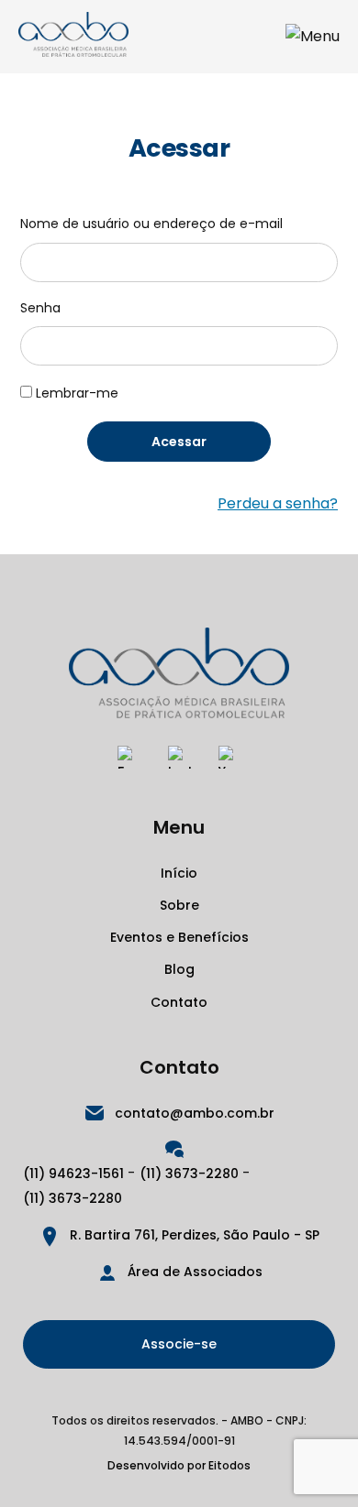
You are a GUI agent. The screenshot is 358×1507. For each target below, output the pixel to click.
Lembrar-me (77, 393)
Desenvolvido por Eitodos (179, 1465)
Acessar (179, 441)
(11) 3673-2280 (189, 1173)
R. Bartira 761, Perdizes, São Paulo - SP (194, 1235)
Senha (40, 308)
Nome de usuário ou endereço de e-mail (151, 223)
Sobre (179, 905)
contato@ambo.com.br (194, 1113)
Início (179, 873)
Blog (179, 969)
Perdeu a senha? (278, 503)
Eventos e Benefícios (179, 937)
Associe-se (179, 1344)
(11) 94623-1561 (73, 1173)
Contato (179, 1002)
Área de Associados (195, 1271)
